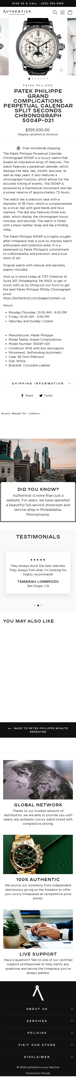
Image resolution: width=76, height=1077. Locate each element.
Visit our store (37, 1045)
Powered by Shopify (38, 1073)
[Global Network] (38, 780)
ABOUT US (37, 1009)
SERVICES (37, 1021)
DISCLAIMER (37, 1057)
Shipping (23, 134)
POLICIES (37, 1032)
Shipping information (38, 383)
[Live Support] (38, 929)
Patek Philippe (38, 85)
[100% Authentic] (38, 854)
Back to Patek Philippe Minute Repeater (40, 730)
